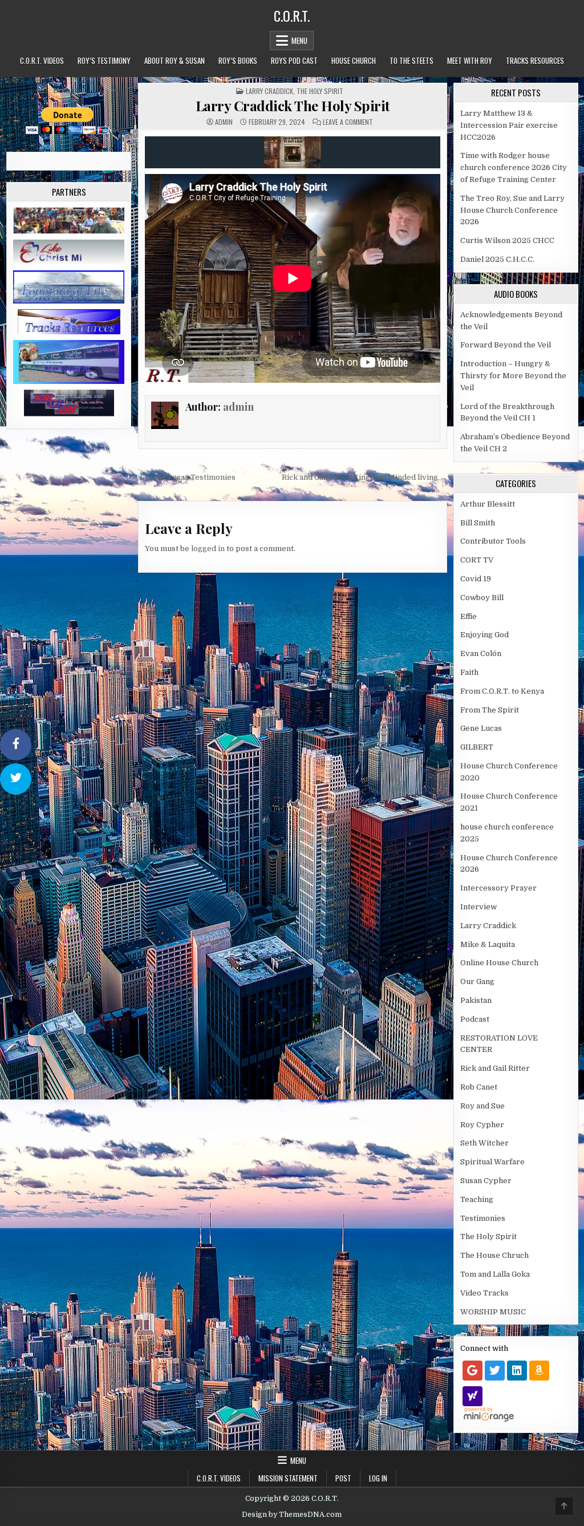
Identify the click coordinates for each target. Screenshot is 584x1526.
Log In (378, 1478)
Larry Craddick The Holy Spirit (293, 105)
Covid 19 (475, 578)
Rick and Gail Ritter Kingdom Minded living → (364, 477)
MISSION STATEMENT (288, 1478)
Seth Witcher (484, 1143)
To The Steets (411, 60)
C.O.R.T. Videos (42, 60)
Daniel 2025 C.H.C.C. (497, 259)
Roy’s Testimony (104, 60)
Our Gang (477, 981)
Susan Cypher (486, 1180)
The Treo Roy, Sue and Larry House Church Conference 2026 (512, 210)
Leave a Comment (348, 122)
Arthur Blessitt (487, 504)
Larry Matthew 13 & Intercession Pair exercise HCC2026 (509, 125)
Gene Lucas (481, 728)
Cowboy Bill (482, 597)
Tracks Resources (535, 60)
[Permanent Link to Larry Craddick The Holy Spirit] (292, 152)
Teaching (476, 1199)
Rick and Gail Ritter (495, 1068)
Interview (478, 906)
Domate (67, 90)
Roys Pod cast (294, 60)
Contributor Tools (493, 541)
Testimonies (482, 1218)
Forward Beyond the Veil (505, 345)
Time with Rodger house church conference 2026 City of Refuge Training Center (513, 167)
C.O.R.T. (292, 15)
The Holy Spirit (320, 91)
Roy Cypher (482, 1124)
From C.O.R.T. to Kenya (502, 691)
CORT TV (476, 560)
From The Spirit (489, 710)
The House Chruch (494, 1255)
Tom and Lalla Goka (495, 1274)
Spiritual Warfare (492, 1161)
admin (224, 122)
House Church (353, 60)
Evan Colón (480, 653)
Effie (468, 616)
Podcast (474, 1019)
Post (343, 1478)
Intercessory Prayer (498, 888)
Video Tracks (484, 1293)
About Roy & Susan (174, 60)
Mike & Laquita (487, 944)
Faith (469, 672)
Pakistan (476, 1000)
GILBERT (476, 747)
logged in (208, 548)
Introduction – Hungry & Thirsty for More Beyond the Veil (513, 375)
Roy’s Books (237, 60)
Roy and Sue (482, 1106)
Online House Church (499, 962)
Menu (299, 40)
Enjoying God (484, 634)
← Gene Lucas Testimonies (187, 477)
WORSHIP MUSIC (493, 1312)
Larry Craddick (269, 91)
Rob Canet (478, 1087)
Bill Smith (477, 523)
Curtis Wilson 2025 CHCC (507, 240)
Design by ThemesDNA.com (292, 1515)
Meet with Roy (469, 60)
